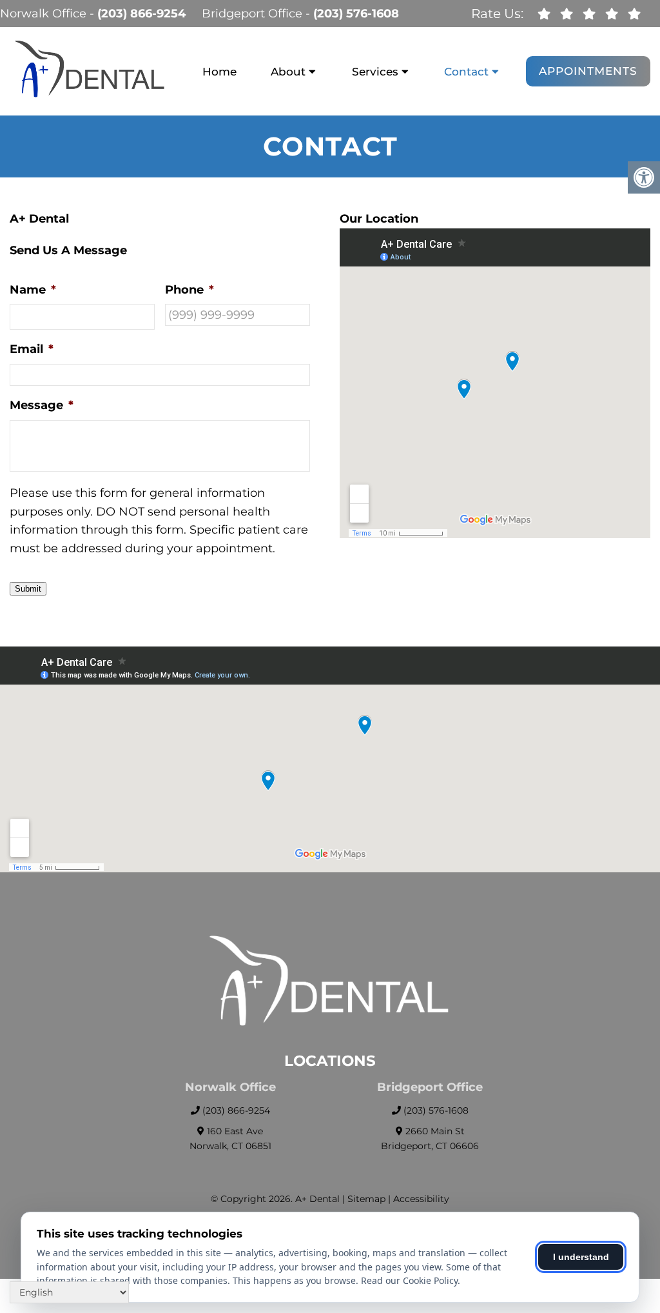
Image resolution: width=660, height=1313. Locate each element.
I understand (581, 1257)
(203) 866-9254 (141, 13)
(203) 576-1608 (356, 13)
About (288, 71)
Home (219, 71)
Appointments (588, 71)
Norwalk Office (45, 13)
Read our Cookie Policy (409, 1280)
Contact (466, 71)
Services (375, 71)
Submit (28, 589)
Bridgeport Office (254, 13)
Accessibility (421, 1199)
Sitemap (366, 1199)
